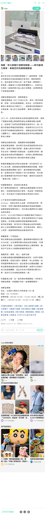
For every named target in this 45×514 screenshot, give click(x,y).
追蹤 (37, 8)
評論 (39, 330)
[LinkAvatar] (2, 8)
